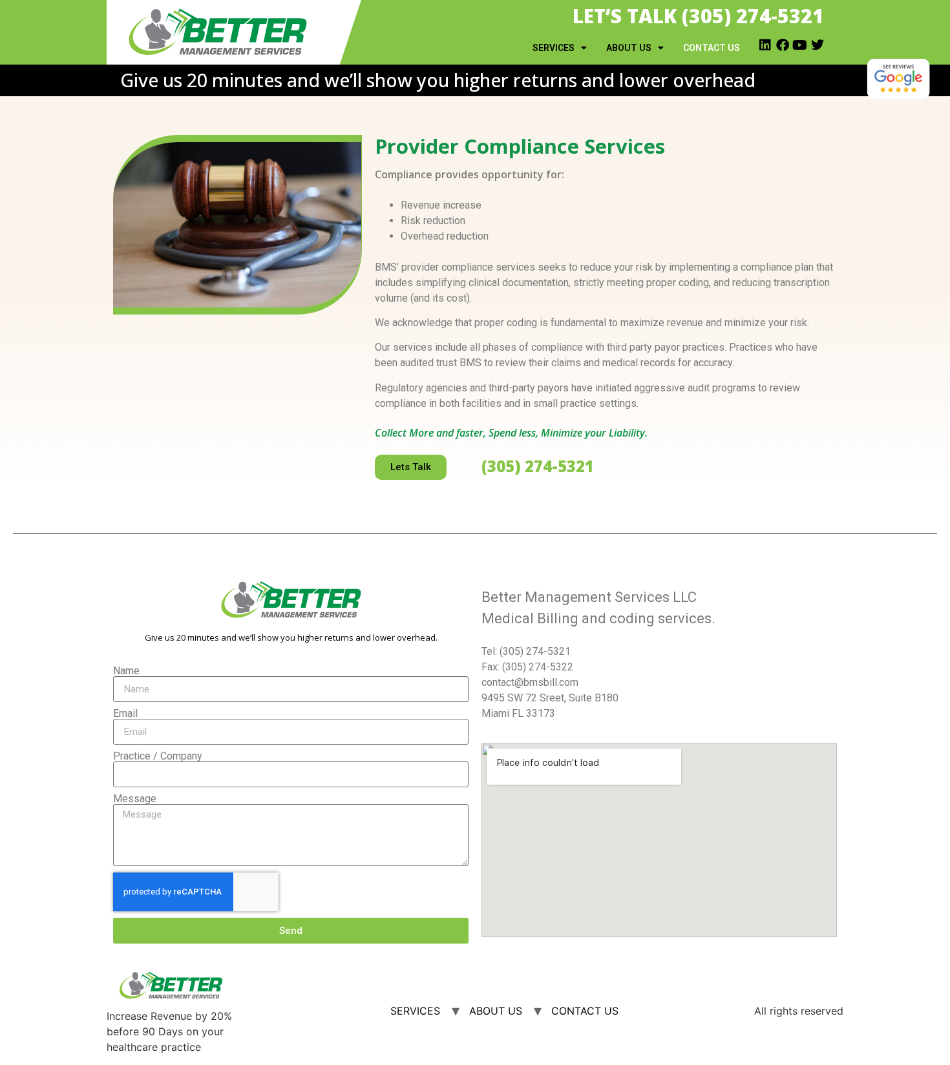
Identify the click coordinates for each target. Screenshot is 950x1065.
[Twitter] (817, 45)
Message (134, 799)
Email (125, 713)
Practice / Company (157, 756)
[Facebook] (782, 45)
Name (126, 671)
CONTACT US (711, 48)
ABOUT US (628, 48)
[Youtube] (800, 45)
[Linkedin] (765, 45)
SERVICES (554, 48)
